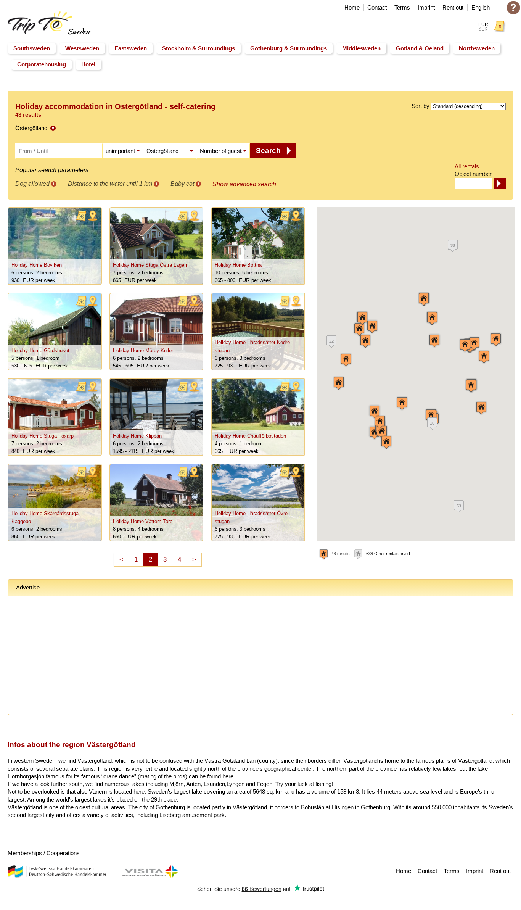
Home (352, 7)
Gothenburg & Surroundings (288, 48)
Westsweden (82, 48)
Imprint (426, 7)
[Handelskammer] (57, 876)
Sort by (420, 106)
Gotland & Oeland (420, 48)
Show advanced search (244, 184)
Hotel (88, 64)
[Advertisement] (245, 656)
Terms (402, 7)
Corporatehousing (41, 64)
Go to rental (54, 246)
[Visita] (150, 876)
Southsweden (31, 48)
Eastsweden (130, 48)
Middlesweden (361, 48)
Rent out (452, 7)
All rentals (467, 166)
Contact (377, 7)
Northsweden (477, 48)
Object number (473, 174)
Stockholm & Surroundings (198, 48)
